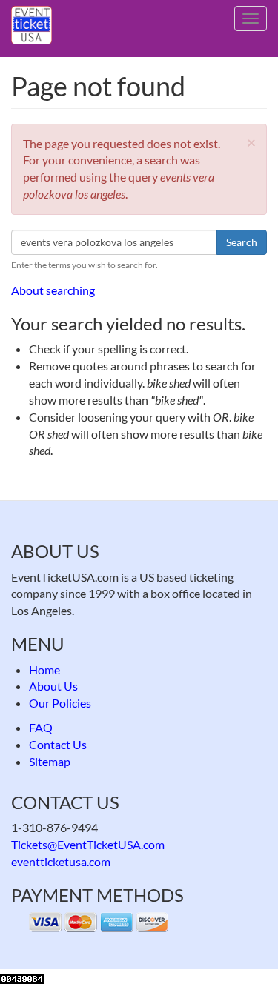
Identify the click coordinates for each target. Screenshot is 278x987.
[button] (251, 142)
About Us (53, 686)
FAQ (41, 727)
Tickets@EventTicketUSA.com (88, 844)
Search (241, 242)
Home (44, 669)
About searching (53, 290)
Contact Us (58, 744)
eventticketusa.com (60, 861)
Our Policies (60, 703)
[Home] (31, 25)
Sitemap (49, 761)
